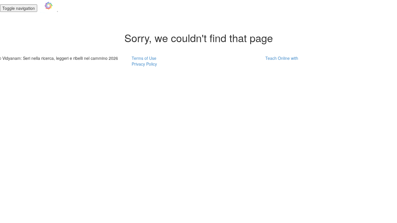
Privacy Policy (144, 64)
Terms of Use (144, 58)
